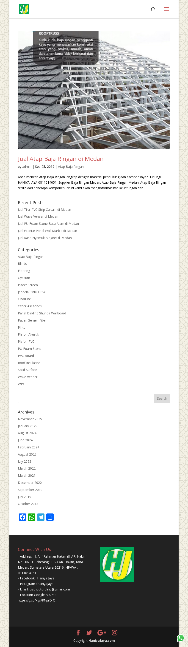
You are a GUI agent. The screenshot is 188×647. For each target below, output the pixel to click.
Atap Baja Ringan (71, 166)
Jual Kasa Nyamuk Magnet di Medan (45, 238)
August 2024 (27, 433)
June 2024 (25, 440)
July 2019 (24, 497)
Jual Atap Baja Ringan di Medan (61, 158)
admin (26, 166)
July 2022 (24, 461)
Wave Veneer (27, 377)
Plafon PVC (26, 341)
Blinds (22, 263)
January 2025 (27, 426)
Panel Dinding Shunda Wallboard (42, 313)
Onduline (24, 299)
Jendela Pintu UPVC (32, 292)
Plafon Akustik (28, 334)
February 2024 (28, 447)
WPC (21, 384)
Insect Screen (28, 285)
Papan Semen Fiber (32, 320)
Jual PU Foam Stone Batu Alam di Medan (48, 223)
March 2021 (27, 475)
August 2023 (27, 454)
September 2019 (30, 489)
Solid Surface (27, 370)
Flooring (24, 270)
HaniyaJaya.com (101, 640)
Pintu (21, 327)
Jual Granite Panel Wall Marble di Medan (47, 230)
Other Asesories (30, 306)
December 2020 (30, 482)
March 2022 (27, 468)
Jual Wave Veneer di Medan (38, 216)
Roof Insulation (29, 363)
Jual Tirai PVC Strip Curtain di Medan (44, 209)
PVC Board (26, 355)
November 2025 (30, 419)
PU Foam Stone (29, 348)
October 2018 (28, 504)
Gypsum (24, 278)
